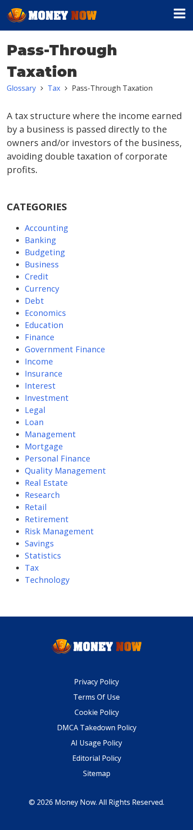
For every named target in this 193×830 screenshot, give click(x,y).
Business (42, 264)
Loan (34, 422)
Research (42, 494)
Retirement (47, 519)
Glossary (21, 88)
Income (39, 361)
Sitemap (96, 773)
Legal (35, 409)
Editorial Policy (96, 758)
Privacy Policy (96, 682)
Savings (39, 543)
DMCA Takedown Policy (96, 727)
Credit (36, 276)
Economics (45, 312)
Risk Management (59, 531)
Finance (39, 337)
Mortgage (44, 446)
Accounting (46, 227)
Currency (42, 288)
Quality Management (65, 470)
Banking (40, 240)
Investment (47, 397)
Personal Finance (57, 458)
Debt (34, 300)
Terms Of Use (96, 697)
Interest (40, 385)
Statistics (43, 555)
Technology (47, 579)
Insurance (43, 373)
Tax (54, 88)
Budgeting (45, 252)
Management (50, 434)
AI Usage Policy (96, 743)
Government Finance (65, 349)
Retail (36, 507)
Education (44, 325)
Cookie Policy (97, 712)
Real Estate (46, 482)
